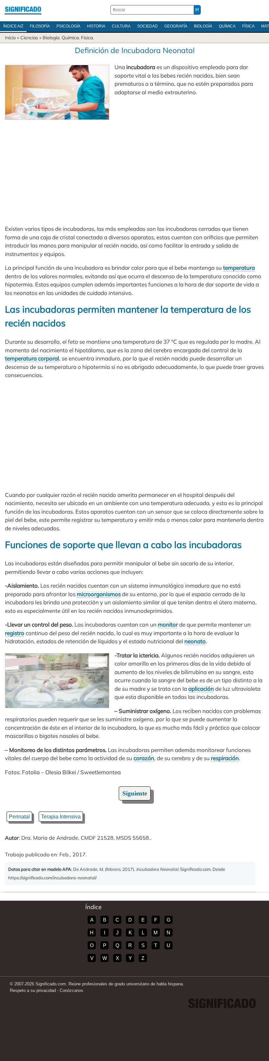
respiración (225, 758)
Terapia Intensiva (61, 816)
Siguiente (134, 793)
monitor (168, 624)
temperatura (239, 267)
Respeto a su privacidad (33, 990)
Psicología (68, 26)
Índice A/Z (13, 26)
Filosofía (40, 26)
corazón (144, 758)
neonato (195, 641)
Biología (203, 26)
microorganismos (99, 594)
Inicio (10, 38)
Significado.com (23, 9)
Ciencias (29, 38)
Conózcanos (71, 990)
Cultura (121, 26)
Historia (96, 26)
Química (227, 26)
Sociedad (147, 26)
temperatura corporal (32, 358)
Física (248, 26)
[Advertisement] (134, 169)
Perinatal (19, 816)
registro (14, 633)
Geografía (175, 26)
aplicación (201, 688)
